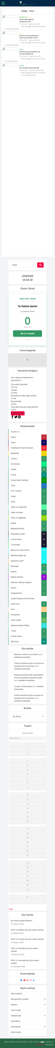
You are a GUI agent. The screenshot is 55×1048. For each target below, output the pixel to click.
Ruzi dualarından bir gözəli (29, 68)
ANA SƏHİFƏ (16, 994)
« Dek (10, 909)
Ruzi (30, 17)
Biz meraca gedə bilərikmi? (21, 921)
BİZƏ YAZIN (16, 1032)
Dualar (21, 66)
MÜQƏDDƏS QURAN (20, 999)
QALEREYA (15, 1021)
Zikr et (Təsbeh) (27, 333)
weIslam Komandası (38, 26)
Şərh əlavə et (33, 24)
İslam (21, 49)
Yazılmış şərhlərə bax (37, 70)
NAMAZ (14, 1005)
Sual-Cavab (16, 1010)
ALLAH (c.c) (23, 17)
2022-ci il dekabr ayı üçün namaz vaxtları (27, 930)
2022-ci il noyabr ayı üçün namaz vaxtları (27, 939)
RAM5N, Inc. (40, 1045)
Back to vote (17, 413)
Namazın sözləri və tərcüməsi (26, 654)
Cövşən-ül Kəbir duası (23, 686)
